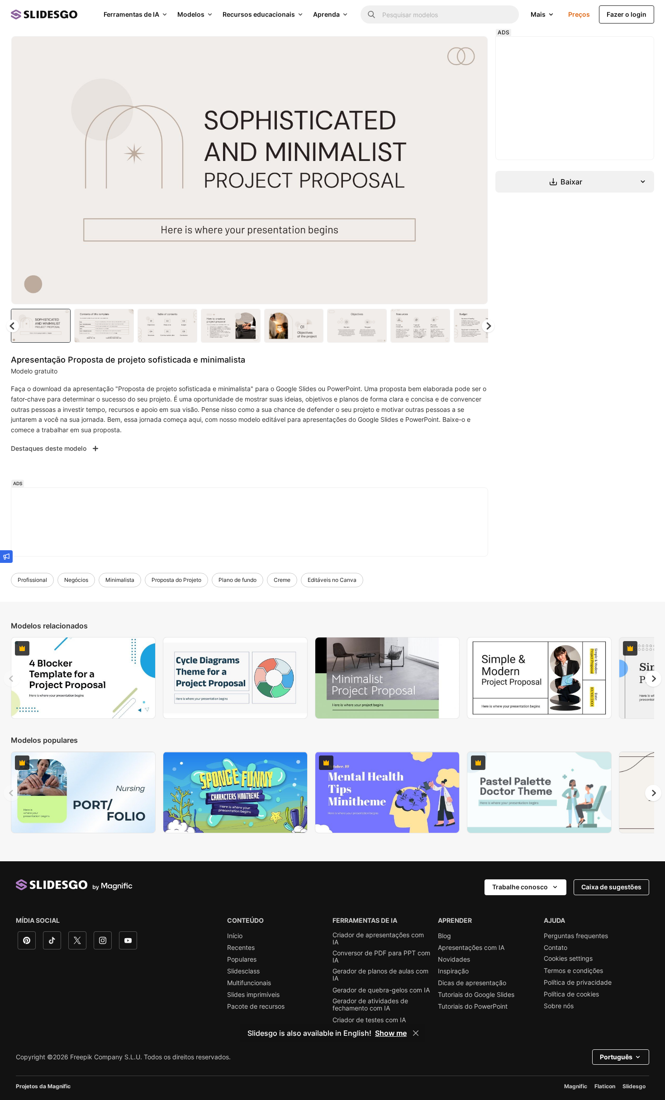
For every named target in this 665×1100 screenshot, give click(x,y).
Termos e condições (573, 970)
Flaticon (604, 1086)
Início (234, 935)
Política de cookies (571, 994)
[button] (488, 326)
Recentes (241, 947)
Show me (391, 1033)
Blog (444, 935)
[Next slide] (474, 170)
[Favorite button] (449, 51)
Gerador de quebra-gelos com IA (381, 990)
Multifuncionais (249, 983)
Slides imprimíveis (253, 994)
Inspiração (453, 971)
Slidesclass (243, 971)
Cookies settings (568, 958)
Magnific (575, 1086)
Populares (241, 959)
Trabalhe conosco (520, 887)
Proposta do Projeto (176, 579)
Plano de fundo (237, 579)
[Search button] (371, 14)
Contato (555, 947)
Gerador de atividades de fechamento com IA (370, 1004)
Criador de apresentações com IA (378, 938)
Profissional (32, 579)
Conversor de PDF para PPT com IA (381, 956)
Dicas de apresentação (472, 983)
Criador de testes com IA (369, 1020)
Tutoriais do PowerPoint (473, 1006)
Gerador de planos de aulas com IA (380, 975)
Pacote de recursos (256, 1006)
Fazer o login (626, 14)
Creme (282, 579)
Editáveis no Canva (332, 579)
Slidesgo (634, 1086)
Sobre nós (559, 1006)
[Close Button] (416, 1033)
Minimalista (119, 579)
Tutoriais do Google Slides (476, 994)
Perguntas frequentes (576, 935)
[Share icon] (472, 51)
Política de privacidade (578, 982)
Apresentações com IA (471, 947)
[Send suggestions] (6, 556)
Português (616, 1057)
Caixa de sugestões (611, 887)
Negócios (76, 579)
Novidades (454, 959)
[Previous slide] (12, 678)
